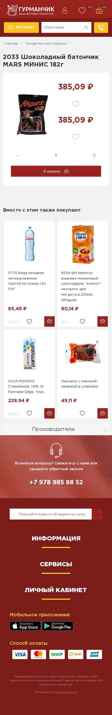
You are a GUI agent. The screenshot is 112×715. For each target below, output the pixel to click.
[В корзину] (49, 321)
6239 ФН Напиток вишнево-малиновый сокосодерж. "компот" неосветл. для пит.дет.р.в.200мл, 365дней (81, 287)
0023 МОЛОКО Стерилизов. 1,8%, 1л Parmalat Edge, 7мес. (26, 387)
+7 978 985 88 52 (56, 482)
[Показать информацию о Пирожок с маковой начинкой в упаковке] (82, 353)
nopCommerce (65, 692)
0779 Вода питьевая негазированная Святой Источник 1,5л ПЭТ (27, 281)
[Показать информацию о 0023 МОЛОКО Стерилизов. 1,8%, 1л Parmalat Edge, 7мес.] (29, 353)
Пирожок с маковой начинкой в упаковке (79, 384)
